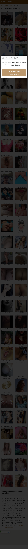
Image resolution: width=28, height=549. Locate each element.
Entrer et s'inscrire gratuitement (14, 73)
